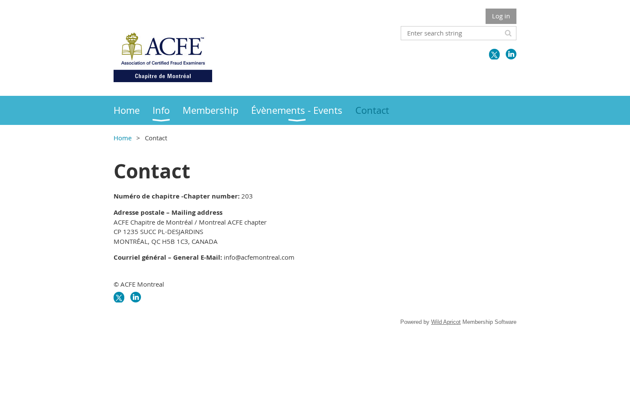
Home (123, 137)
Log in (501, 16)
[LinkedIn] (511, 54)
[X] (494, 54)
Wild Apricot (446, 322)
